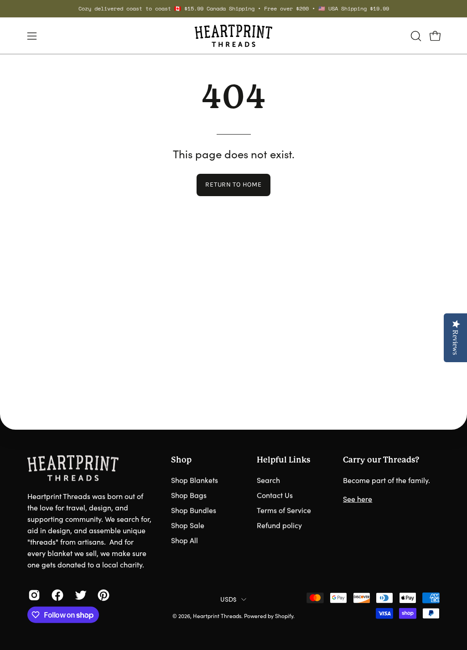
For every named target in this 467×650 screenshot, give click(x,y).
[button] (415, 36)
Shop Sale (187, 525)
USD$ (228, 598)
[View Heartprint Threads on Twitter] (79, 595)
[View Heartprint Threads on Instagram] (33, 595)
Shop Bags (189, 495)
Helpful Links (283, 459)
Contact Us (275, 495)
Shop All (184, 540)
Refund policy (279, 525)
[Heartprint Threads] (233, 36)
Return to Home (233, 184)
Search (268, 480)
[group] (233, 8)
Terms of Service (284, 510)
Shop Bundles (193, 510)
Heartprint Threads (217, 615)
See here (357, 499)
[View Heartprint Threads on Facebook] (56, 595)
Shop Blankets (194, 480)
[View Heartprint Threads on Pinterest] (102, 595)
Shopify (284, 615)
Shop (181, 459)
